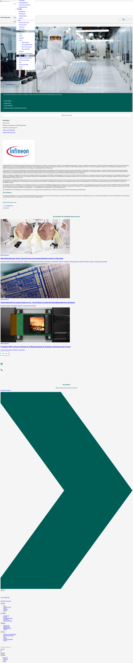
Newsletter (5, 609)
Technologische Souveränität (20, 108)
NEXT (4, 610)
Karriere (5, 638)
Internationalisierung (33, 261)
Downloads (5, 657)
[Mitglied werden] (66, 356)
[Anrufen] (66, 370)
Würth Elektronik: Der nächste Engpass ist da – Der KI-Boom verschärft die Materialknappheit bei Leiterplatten (38, 302)
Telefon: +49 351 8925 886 (9, 130)
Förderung (8, 261)
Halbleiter (6, 108)
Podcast (5, 608)
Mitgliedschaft (6, 627)
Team (4, 636)
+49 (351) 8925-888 (5, 597)
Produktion (11, 108)
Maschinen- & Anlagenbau (44, 261)
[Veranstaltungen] (66, 364)
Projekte (5, 617)
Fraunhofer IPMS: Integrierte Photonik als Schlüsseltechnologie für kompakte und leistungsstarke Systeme (36, 347)
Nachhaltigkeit (54, 261)
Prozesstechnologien (74, 261)
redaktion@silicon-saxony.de (9, 132)
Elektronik (3, 261)
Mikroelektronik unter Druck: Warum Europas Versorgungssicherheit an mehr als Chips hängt (32, 258)
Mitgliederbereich (7, 628)
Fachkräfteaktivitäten (7, 618)
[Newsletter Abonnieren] (66, 490)
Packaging (61, 261)
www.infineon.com (8, 205)
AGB (4, 660)
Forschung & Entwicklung (17, 261)
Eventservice (6, 619)
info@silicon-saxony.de (6, 601)
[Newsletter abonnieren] (66, 376)
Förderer (5, 629)
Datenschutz (5, 659)
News (4, 606)
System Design (21, 349)
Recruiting (81, 261)
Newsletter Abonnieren (6, 390)
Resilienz (87, 261)
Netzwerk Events (7, 607)
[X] (1, 650)
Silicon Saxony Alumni (8, 635)
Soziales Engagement (8, 639)
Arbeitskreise (6, 615)
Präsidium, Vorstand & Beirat (9, 634)
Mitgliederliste (6, 625)
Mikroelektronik (7, 103)
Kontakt (5, 640)
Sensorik (91, 261)
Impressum (5, 658)
